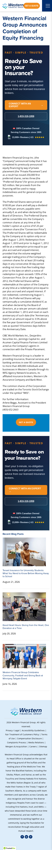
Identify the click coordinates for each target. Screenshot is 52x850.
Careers (33, 746)
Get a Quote (31, 5)
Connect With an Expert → (25, 489)
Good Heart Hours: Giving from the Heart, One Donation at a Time (26, 626)
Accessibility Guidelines (33, 730)
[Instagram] (30, 837)
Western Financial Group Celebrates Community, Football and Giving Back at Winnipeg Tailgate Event (23, 675)
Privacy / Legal (12, 730)
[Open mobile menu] (48, 5)
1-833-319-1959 (26, 501)
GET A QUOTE (26, 422)
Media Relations (36, 742)
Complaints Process (16, 742)
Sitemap (43, 746)
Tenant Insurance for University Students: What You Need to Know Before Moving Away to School (26, 573)
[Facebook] (22, 837)
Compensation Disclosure (29, 738)
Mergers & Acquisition (16, 746)
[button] (26, 844)
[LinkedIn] (26, 837)
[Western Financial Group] (12, 6)
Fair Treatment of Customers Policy (22, 734)
